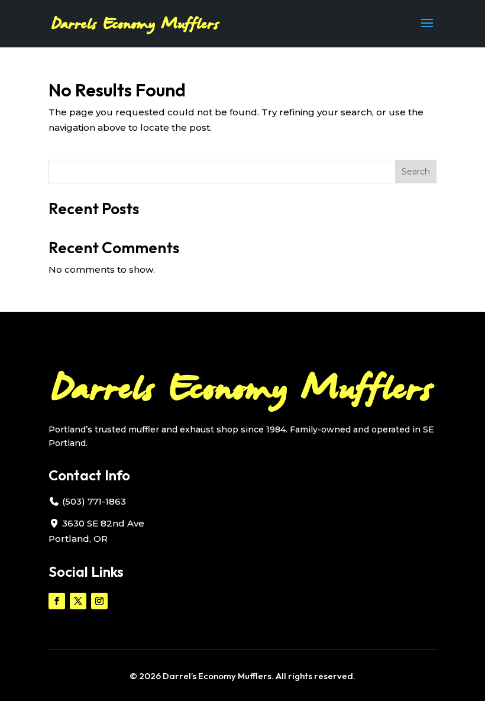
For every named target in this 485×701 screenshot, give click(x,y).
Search (416, 171)
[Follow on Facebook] (56, 601)
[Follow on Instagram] (99, 601)
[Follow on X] (78, 601)
